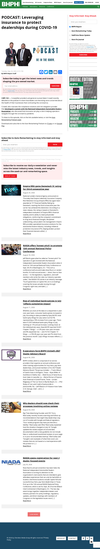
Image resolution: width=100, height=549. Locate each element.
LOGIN (97, 2)
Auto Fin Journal (68, 2)
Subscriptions (33, 6)
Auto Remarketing (28, 2)
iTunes (49, 123)
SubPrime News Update (81, 35)
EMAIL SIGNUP (79, 2)
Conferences (50, 6)
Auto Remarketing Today (82, 31)
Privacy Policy (11, 90)
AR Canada (38, 2)
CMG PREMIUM (89, 2)
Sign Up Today (10, 176)
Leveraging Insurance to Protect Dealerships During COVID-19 (30, 160)
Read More (27, 233)
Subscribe (55, 86)
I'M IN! (55, 144)
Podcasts (25, 6)
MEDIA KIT (61, 538)
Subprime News (47, 2)
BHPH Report (57, 2)
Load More (34, 514)
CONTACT (72, 538)
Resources (42, 6)
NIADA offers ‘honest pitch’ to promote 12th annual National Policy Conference (42, 248)
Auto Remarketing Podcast (11, 159)
